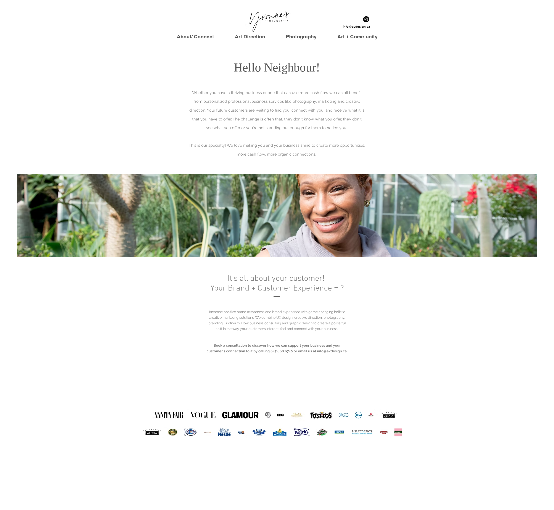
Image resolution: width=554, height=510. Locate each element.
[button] (301, 36)
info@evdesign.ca (356, 26)
